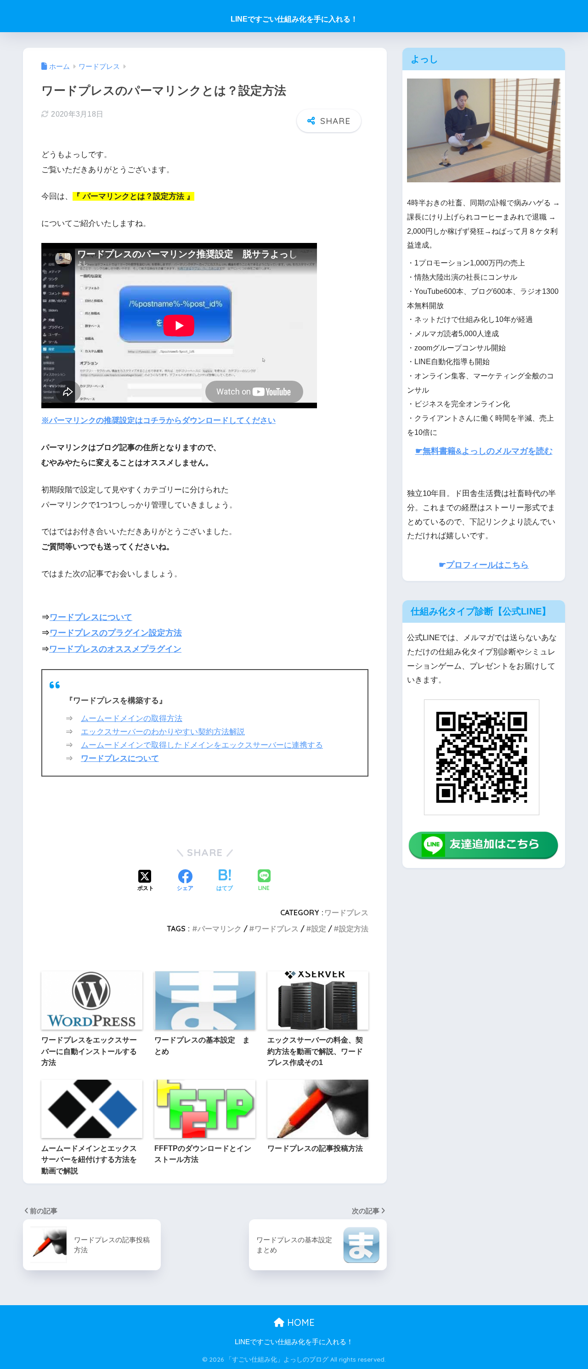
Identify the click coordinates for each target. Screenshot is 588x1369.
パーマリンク (220, 928)
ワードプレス (346, 912)
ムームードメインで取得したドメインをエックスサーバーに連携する (202, 745)
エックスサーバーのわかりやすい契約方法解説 (163, 731)
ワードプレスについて (91, 617)
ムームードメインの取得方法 (131, 718)
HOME (299, 1322)
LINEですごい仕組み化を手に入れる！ (294, 19)
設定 (318, 928)
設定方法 (353, 928)
